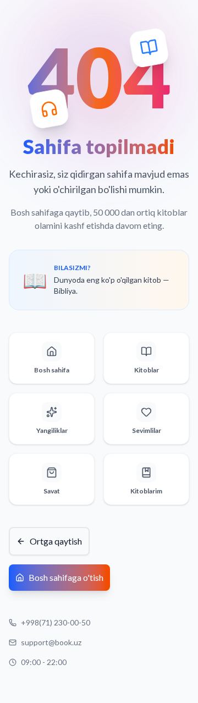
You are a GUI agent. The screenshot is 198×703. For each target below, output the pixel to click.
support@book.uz (51, 642)
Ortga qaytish (56, 541)
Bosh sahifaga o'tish (66, 577)
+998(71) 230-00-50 (55, 622)
